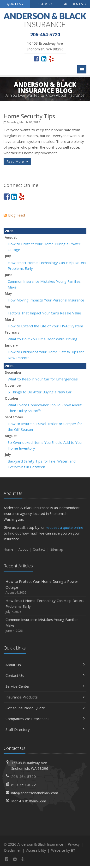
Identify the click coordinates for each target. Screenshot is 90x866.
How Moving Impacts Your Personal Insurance (46, 300)
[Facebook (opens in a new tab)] (36, 58)
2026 (9, 230)
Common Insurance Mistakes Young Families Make (42, 625)
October (11, 398)
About (23, 549)
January (11, 345)
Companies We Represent (27, 718)
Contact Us (15, 675)
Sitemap (56, 549)
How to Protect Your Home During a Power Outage (42, 587)
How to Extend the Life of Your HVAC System (45, 326)
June (8, 274)
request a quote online (64, 527)
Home (8, 549)
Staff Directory (18, 729)
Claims (43, 4)
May (8, 293)
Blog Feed (16, 215)
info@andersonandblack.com (34, 792)
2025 (9, 365)
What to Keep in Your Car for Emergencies (43, 379)
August (11, 237)
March (10, 319)
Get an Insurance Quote (25, 707)
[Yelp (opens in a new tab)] (51, 58)
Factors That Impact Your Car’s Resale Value (44, 313)
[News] (31, 859)
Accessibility (36, 850)
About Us (13, 664)
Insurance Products (22, 697)
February (12, 332)
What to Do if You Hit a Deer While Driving (42, 339)
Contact (39, 549)
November (13, 385)
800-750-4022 (23, 784)
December (13, 372)
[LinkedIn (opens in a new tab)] (43, 58)
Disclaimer (12, 850)
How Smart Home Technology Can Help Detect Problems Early (45, 606)
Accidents (74, 4)
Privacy (74, 844)
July (8, 256)
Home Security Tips (29, 116)
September (14, 417)
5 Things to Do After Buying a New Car (40, 392)
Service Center (18, 686)
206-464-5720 (23, 776)
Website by (63, 850)
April (8, 306)
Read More (15, 161)
